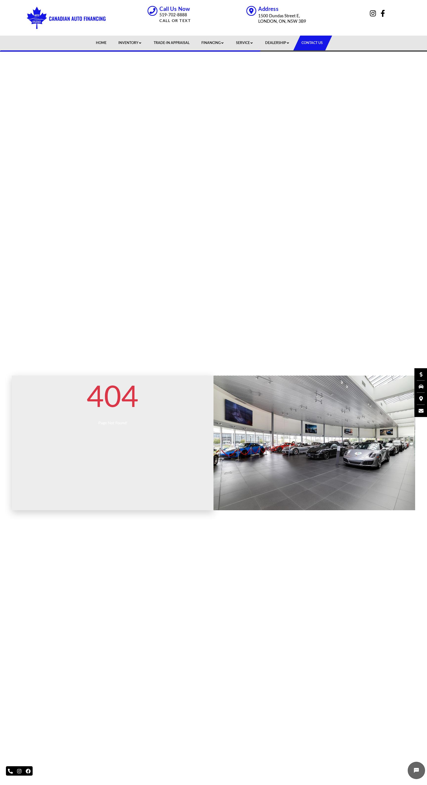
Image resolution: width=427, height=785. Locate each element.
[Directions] (419, 398)
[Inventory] (419, 386)
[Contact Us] (419, 411)
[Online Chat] (416, 770)
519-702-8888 (173, 15)
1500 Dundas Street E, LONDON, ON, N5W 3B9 (282, 18)
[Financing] (419, 374)
